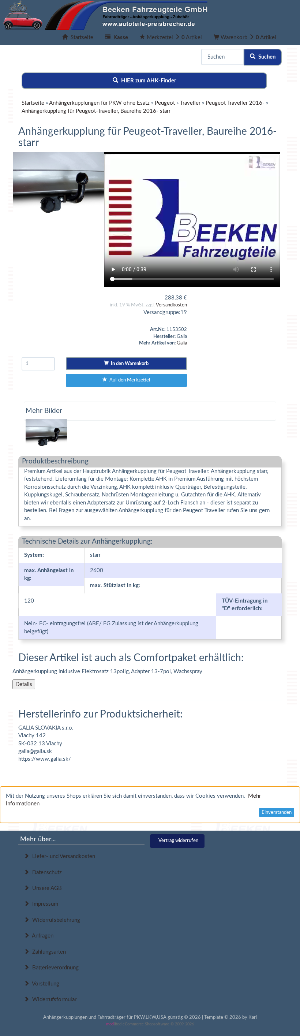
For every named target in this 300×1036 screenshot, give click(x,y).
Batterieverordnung (54, 967)
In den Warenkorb (129, 363)
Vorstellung (44, 984)
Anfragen (41, 936)
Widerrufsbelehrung (54, 920)
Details (23, 684)
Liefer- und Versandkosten (62, 856)
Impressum (43, 904)
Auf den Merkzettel (128, 380)
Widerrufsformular (52, 999)
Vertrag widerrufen (178, 840)
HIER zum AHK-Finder (147, 80)
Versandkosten (171, 305)
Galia (182, 343)
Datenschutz (45, 872)
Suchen (265, 57)
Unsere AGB (45, 888)
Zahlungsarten (47, 952)
